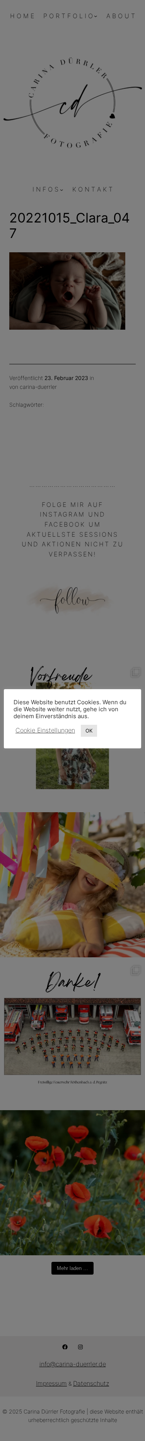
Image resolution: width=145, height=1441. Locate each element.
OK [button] (88, 730)
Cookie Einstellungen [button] (45, 730)
